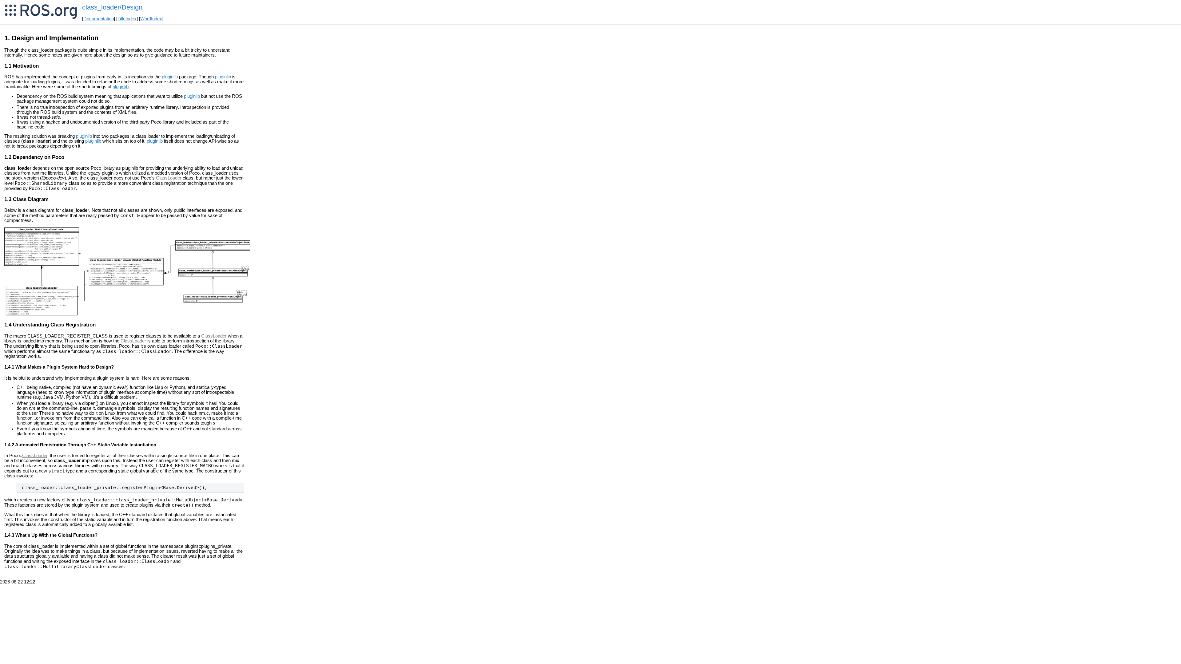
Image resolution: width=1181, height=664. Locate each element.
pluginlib (170, 76)
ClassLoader (168, 178)
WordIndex (151, 18)
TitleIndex (127, 18)
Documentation (98, 18)
